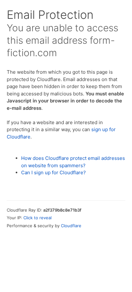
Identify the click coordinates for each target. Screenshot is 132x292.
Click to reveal (37, 217)
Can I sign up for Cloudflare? (53, 172)
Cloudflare (71, 225)
